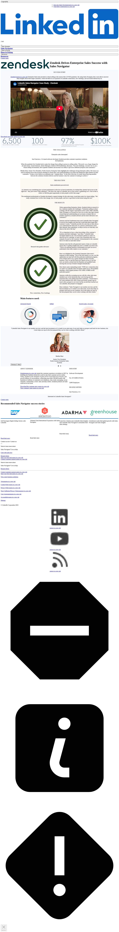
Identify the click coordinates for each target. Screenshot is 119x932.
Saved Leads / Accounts (86, 304)
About (8, 481)
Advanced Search (25, 304)
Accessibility (10, 497)
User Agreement (11, 494)
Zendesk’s (19, 77)
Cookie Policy (10, 484)
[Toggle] (1, 443)
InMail (52, 304)
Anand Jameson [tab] (60, 365)
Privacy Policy (10, 488)
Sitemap (3, 500)
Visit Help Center (64, 6)
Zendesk (28, 373)
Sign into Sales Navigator (66, 5)
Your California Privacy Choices (16, 491)
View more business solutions (9, 477)
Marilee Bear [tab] (58, 365)
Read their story (5, 438)
